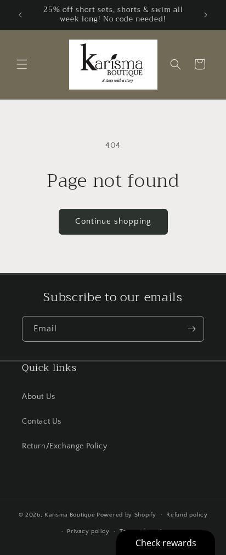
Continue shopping (113, 221)
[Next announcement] (206, 15)
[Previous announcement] (20, 15)
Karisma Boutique (69, 514)
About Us (38, 396)
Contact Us (41, 421)
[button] (22, 64)
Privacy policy (88, 531)
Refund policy (186, 515)
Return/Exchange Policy (64, 446)
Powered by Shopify (126, 514)
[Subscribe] (191, 329)
